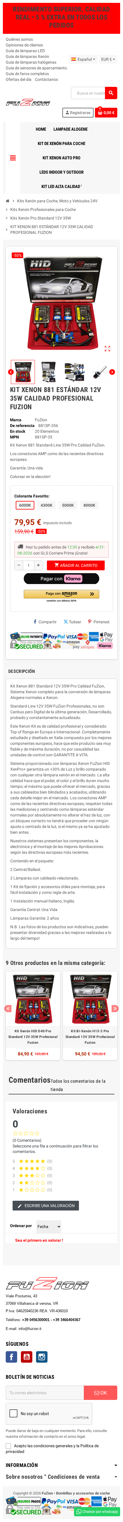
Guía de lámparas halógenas (31, 62)
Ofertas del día (18, 79)
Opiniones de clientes (24, 45)
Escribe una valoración (49, 1205)
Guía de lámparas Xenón (27, 56)
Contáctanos (46, 79)
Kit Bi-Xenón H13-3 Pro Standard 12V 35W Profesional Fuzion (90, 1037)
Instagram (41, 1357)
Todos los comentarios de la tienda (78, 1085)
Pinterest (102, 622)
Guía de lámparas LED (25, 50)
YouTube (26, 1357)
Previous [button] (7, 1008)
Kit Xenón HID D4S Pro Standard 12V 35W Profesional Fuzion (32, 1037)
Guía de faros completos (27, 73)
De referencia (22, 425)
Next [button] (115, 1008)
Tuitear (75, 622)
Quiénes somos (19, 39)
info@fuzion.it (55, 1329)
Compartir (48, 622)
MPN (14, 437)
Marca (15, 420)
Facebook (11, 1357)
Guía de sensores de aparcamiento (36, 68)
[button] (61, 596)
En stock (17, 431)
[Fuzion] (28, 101)
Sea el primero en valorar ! (39, 1240)
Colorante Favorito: (31, 496)
